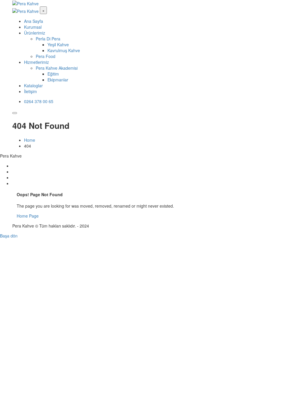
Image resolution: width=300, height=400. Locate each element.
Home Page (28, 216)
